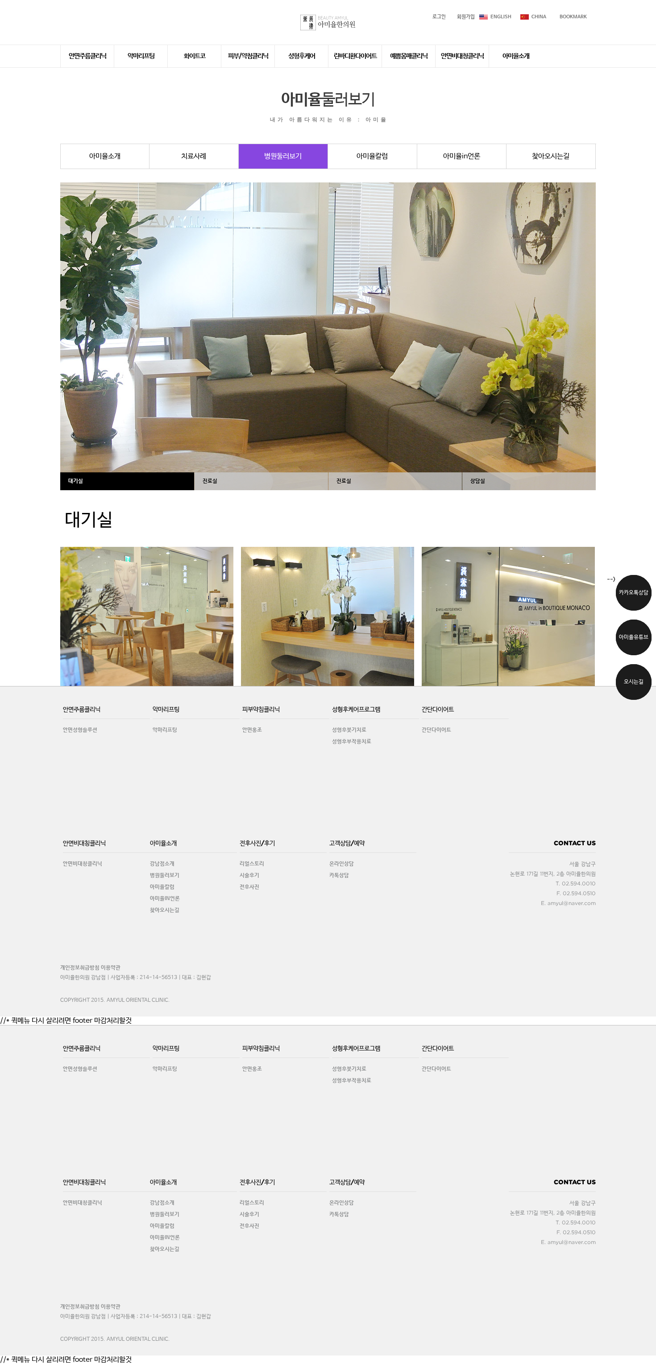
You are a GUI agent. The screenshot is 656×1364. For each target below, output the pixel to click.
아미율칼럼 (372, 156)
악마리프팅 (141, 56)
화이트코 (194, 56)
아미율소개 (515, 56)
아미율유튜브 (633, 637)
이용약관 (110, 968)
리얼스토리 (252, 864)
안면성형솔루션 (80, 730)
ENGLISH (500, 17)
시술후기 (249, 875)
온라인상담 (341, 864)
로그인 (439, 17)
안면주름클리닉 (87, 56)
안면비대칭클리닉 (462, 56)
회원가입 (466, 17)
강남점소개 (162, 864)
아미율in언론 (461, 156)
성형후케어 (301, 56)
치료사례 (193, 156)
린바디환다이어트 (355, 56)
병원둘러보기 (283, 156)
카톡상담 (339, 875)
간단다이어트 (436, 730)
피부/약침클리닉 (248, 56)
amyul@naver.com (572, 903)
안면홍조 (252, 730)
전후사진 (249, 887)
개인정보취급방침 (80, 968)
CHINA (538, 17)
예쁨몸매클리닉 (409, 56)
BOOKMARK (573, 17)
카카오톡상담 (633, 593)
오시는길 (634, 682)
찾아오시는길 (550, 156)
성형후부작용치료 (351, 742)
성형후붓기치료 (349, 730)
